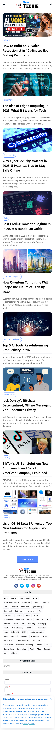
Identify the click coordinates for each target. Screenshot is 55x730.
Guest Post (20, 619)
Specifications (9, 649)
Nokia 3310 (15, 632)
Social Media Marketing (24, 645)
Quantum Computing (12, 276)
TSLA (39, 649)
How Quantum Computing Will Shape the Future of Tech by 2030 (25, 287)
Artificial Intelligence (12, 339)
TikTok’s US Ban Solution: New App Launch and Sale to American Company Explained (25, 468)
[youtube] (39, 586)
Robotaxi (14, 636)
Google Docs (8, 619)
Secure (44, 636)
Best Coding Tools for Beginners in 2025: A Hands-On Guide (27, 226)
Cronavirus (25, 607)
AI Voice (14, 598)
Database (18, 611)
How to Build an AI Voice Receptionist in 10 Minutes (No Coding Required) (25, 50)
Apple (6, 518)
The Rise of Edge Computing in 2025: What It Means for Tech (25, 108)
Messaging (42, 624)
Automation (26, 602)
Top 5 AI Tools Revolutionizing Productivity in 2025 (25, 347)
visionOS (14, 653)
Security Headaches (23, 641)
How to (29, 619)
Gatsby (36, 615)
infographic (39, 619)
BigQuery (37, 602)
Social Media (8, 645)
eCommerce (8, 615)
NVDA (24, 632)
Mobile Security (17, 628)
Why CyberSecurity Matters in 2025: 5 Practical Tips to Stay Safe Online (25, 165)
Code (6, 218)
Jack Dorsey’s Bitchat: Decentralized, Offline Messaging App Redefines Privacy (27, 405)
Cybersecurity (9, 155)
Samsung (24, 636)
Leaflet (15, 624)
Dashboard (8, 611)
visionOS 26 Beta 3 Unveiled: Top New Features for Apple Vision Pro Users (27, 528)
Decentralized (9, 395)
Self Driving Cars (39, 641)
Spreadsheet (21, 649)
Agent (6, 40)
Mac (23, 624)
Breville (46, 602)
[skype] (27, 586)
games (28, 615)
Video (6, 653)
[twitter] (22, 586)
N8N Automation (40, 628)
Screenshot (35, 636)
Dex (40, 611)
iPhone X (7, 624)
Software (39, 645)
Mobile (6, 628)
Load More (27, 559)
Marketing (31, 624)
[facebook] (16, 586)
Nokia (6, 632)
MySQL (28, 628)
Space (48, 645)
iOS (48, 619)
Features (19, 615)
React (6, 636)
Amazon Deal (25, 598)
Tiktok (6, 458)
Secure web (8, 641)
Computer (8, 100)
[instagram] (33, 586)
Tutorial (47, 649)
